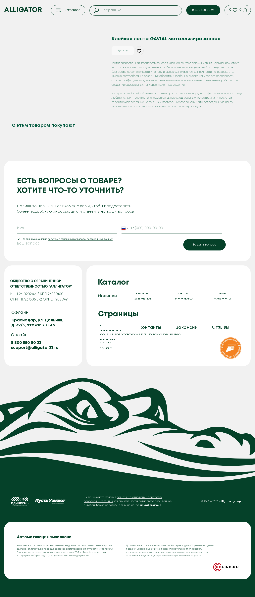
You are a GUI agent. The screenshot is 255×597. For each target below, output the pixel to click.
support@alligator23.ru (34, 348)
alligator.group (230, 501)
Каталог (113, 282)
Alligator (23, 10)
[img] (230, 348)
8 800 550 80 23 (26, 343)
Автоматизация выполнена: (45, 537)
